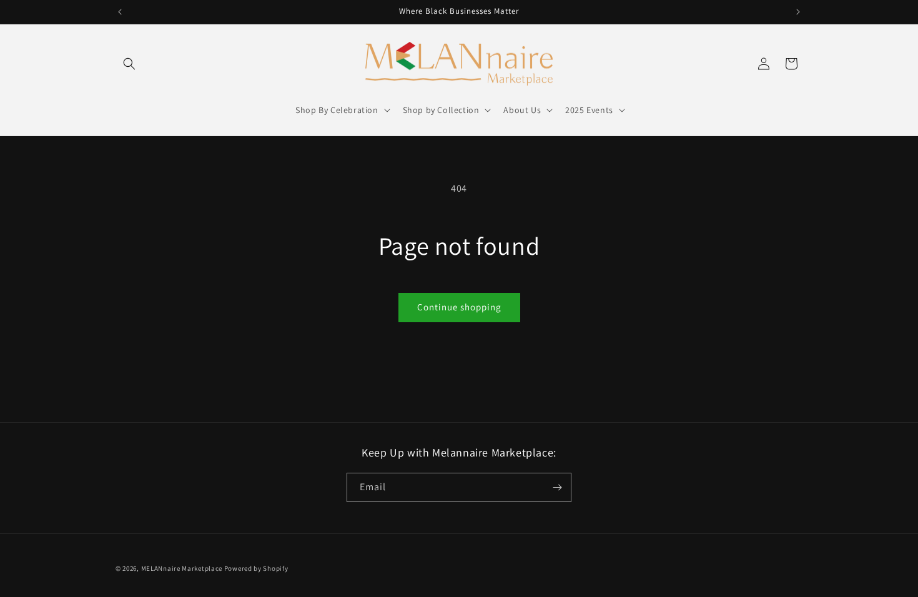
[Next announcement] (798, 12)
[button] (129, 63)
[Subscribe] (557, 487)
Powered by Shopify (256, 568)
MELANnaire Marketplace (181, 568)
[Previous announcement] (120, 12)
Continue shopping (459, 307)
